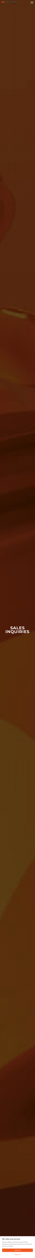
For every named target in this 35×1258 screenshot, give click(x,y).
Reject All (17, 1254)
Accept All (17, 1250)
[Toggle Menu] (32, 2)
